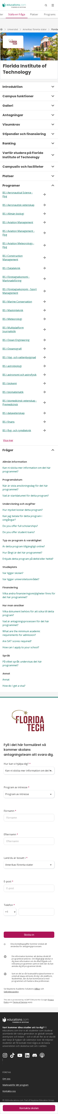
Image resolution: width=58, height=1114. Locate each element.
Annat (5, 679)
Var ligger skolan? (12, 573)
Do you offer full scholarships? (20, 526)
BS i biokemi (9, 383)
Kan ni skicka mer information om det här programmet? (26, 469)
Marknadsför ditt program (15, 1084)
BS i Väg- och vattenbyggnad (19, 357)
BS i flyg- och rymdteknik (16, 430)
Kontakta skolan (29, 1108)
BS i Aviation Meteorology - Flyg (18, 245)
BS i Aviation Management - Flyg (18, 232)
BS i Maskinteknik (12, 310)
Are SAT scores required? (17, 641)
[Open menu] (53, 5)
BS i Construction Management (12, 257)
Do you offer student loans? (18, 532)
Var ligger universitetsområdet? (20, 579)
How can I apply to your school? (20, 647)
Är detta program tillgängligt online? (23, 546)
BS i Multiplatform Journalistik (13, 329)
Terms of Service (20, 1002)
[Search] (46, 5)
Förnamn (10, 811)
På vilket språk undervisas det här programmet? (22, 663)
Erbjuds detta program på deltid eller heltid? (27, 558)
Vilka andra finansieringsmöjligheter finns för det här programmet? (28, 595)
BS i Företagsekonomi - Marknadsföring (16, 278)
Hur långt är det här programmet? (22, 552)
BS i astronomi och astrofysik (19, 374)
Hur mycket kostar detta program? (22, 510)
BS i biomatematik (13, 392)
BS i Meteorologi (12, 319)
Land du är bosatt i (16, 858)
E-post (8, 881)
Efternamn (11, 834)
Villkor (37, 988)
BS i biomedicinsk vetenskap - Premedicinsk (19, 402)
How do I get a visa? (13, 685)
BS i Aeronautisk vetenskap (18, 205)
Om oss (6, 1078)
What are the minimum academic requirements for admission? (21, 633)
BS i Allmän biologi (13, 213)
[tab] (17, 14)
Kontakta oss (9, 1091)
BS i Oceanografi (12, 348)
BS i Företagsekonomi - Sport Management (19, 291)
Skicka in (29, 934)
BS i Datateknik (11, 268)
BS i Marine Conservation (17, 301)
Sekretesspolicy (11, 991)
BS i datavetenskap (13, 413)
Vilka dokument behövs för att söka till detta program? (28, 613)
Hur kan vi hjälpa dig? (17, 763)
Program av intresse (16, 787)
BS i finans (8, 421)
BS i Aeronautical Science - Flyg (17, 194)
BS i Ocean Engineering (16, 340)
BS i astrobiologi (12, 366)
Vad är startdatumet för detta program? (25, 495)
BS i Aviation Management (17, 222)
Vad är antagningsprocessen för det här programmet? (25, 623)
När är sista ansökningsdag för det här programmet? (25, 487)
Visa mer (8, 440)
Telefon (9, 905)
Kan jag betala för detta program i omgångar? (22, 517)
